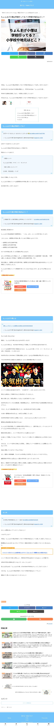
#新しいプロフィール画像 (10, 325)
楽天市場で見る (20, 286)
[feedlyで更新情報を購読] (14, 619)
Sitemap (9, 718)
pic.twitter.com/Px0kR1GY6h (41, 219)
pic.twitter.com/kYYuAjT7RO (37, 133)
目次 (25, 110)
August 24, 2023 (38, 137)
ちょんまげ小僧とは (23, 117)
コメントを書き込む (27, 702)
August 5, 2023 (38, 223)
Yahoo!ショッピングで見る (33, 286)
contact (27, 720)
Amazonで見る (20, 289)
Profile (27, 718)
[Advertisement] (27, 72)
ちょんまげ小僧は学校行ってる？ (26, 113)
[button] (35, 57)
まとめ (20, 119)
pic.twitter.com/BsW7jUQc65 (30, 520)
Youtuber (4, 601)
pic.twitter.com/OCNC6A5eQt (25, 325)
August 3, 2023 (38, 330)
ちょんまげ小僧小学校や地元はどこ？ (27, 115)
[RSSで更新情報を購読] (40, 619)
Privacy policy (44, 718)
